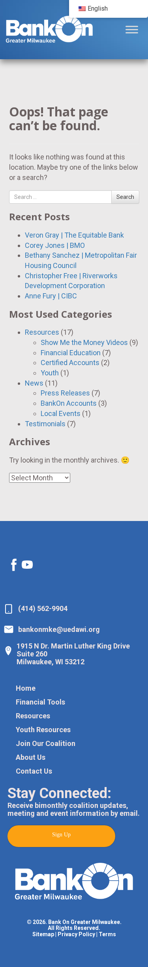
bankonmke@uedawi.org (59, 629)
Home (26, 688)
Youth (50, 373)
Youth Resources (43, 729)
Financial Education (71, 353)
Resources (42, 332)
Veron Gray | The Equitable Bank (74, 235)
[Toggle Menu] (132, 29)
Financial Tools (40, 702)
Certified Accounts (70, 362)
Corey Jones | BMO (55, 245)
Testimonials (45, 424)
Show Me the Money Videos (84, 342)
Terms (107, 934)
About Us (30, 757)
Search (125, 197)
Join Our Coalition (45, 743)
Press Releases (65, 393)
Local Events (61, 413)
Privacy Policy (76, 934)
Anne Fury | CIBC (51, 296)
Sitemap (43, 934)
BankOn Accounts (69, 403)
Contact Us (34, 771)
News (34, 383)
